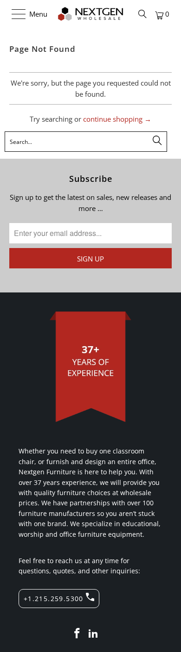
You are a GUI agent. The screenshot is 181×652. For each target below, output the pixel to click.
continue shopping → (117, 119)
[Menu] (14, 14)
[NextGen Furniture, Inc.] (90, 14)
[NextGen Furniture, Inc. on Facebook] (77, 633)
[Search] (142, 14)
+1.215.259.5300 (54, 598)
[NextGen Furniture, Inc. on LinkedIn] (94, 633)
